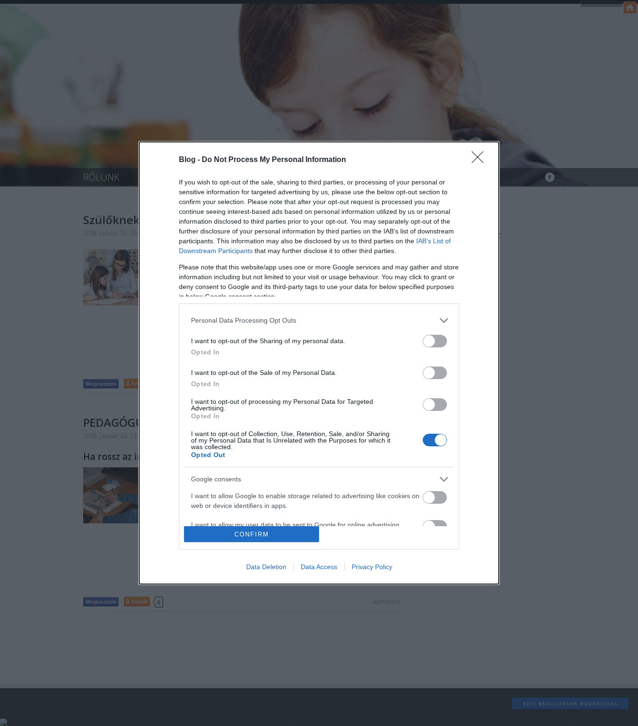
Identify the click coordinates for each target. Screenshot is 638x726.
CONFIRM (251, 534)
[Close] (480, 160)
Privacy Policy (372, 567)
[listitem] (319, 320)
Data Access (319, 567)
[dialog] (319, 363)
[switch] (435, 341)
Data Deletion (266, 567)
